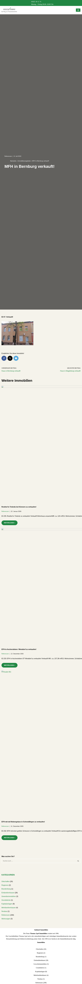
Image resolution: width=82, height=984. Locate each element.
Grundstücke (6, 900)
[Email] (16, 358)
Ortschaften (6, 881)
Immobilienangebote (24, 161)
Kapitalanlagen (7, 904)
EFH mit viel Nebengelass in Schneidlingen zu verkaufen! (23, 822)
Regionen (5, 885)
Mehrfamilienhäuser (9, 907)
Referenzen (8, 156)
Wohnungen (6, 919)
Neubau (4, 911)
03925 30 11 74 (36, 2)
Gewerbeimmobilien (9, 896)
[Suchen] (78, 861)
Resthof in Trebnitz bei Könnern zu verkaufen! (19, 507)
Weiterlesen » (8, 523)
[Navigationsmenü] (78, 10)
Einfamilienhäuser (8, 893)
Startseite (13, 161)
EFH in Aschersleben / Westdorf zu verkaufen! (19, 649)
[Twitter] (10, 358)
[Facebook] (4, 358)
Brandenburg (6, 889)
